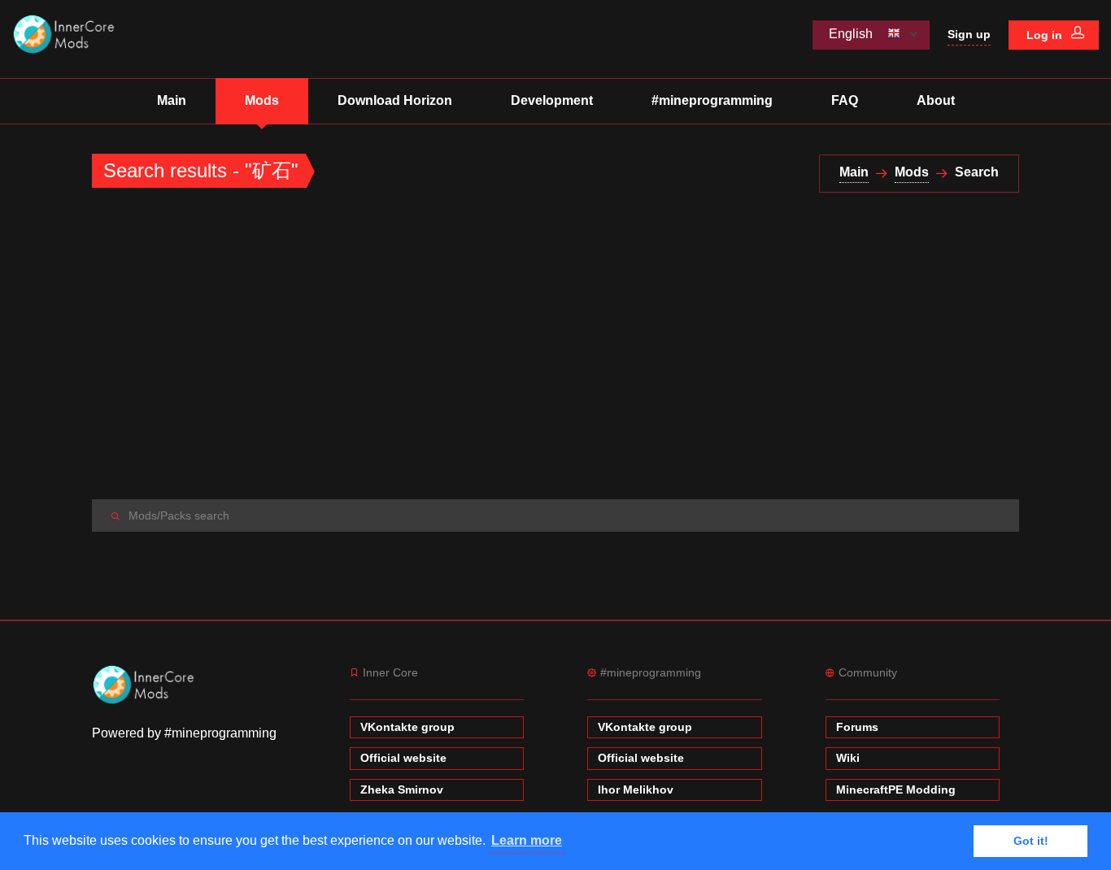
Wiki (848, 757)
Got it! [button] (1030, 840)
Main (171, 100)
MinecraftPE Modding (896, 789)
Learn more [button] (526, 840)
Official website (403, 757)
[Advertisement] (555, 346)
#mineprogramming (712, 100)
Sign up (969, 34)
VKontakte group (407, 726)
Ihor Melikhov (635, 789)
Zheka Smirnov (401, 789)
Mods (262, 100)
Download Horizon (395, 100)
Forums (857, 726)
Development (552, 100)
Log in (1045, 34)
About (936, 100)
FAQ (844, 100)
